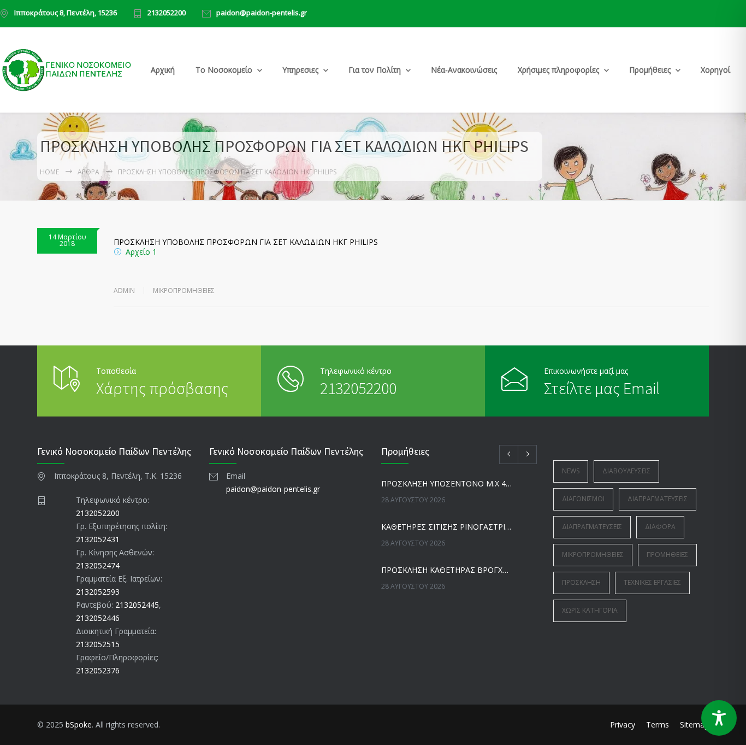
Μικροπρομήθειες (184, 290)
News (570, 471)
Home (49, 172)
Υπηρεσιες (300, 69)
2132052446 (98, 618)
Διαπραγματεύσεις (657, 498)
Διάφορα (660, 526)
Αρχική (163, 69)
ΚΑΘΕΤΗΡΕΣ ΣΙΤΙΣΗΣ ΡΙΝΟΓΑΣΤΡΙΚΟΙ (447, 526)
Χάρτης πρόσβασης (162, 388)
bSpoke (79, 724)
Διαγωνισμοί (583, 498)
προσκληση (581, 582)
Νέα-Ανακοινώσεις (464, 69)
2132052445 (137, 605)
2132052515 (98, 644)
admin (124, 290)
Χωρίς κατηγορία (590, 610)
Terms (657, 724)
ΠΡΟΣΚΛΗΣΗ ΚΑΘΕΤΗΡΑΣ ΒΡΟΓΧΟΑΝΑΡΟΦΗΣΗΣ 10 (447, 570)
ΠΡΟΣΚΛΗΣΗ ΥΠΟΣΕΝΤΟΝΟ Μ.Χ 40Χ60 (447, 483)
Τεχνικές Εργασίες (652, 582)
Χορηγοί (715, 69)
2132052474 (98, 565)
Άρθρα (88, 172)
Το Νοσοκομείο (224, 69)
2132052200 (166, 13)
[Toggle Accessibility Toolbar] (719, 718)
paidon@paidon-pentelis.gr (261, 13)
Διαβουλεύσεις (626, 471)
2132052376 (98, 670)
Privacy (622, 724)
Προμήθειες (650, 69)
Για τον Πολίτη (374, 69)
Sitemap (694, 724)
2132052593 (98, 591)
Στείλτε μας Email (602, 388)
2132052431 (98, 539)
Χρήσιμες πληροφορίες (558, 69)
